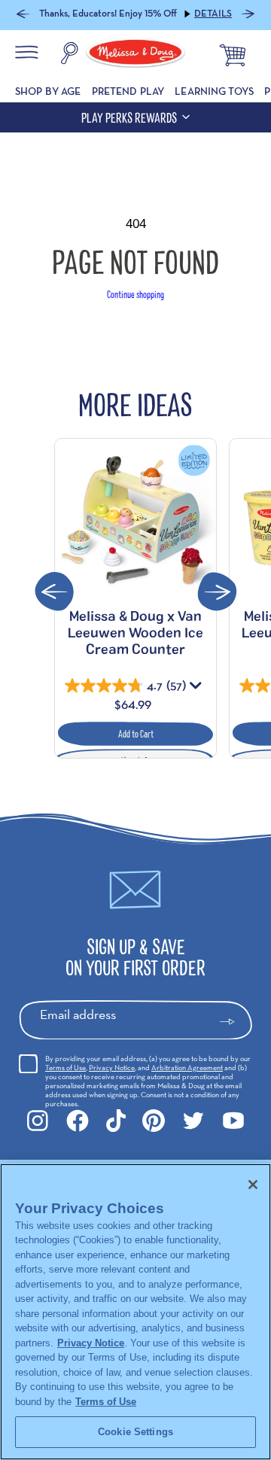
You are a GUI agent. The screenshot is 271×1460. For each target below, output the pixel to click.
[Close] (252, 1184)
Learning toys (214, 91)
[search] (69, 55)
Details (213, 14)
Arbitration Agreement (187, 1067)
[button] (23, 15)
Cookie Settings (135, 1431)
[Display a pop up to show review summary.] (197, 689)
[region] (135, 1311)
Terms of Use (65, 1067)
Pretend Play (128, 91)
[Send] (233, 1022)
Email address (78, 1014)
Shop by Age (48, 91)
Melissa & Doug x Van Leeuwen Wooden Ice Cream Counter (135, 632)
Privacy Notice (112, 1067)
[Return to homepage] (135, 55)
